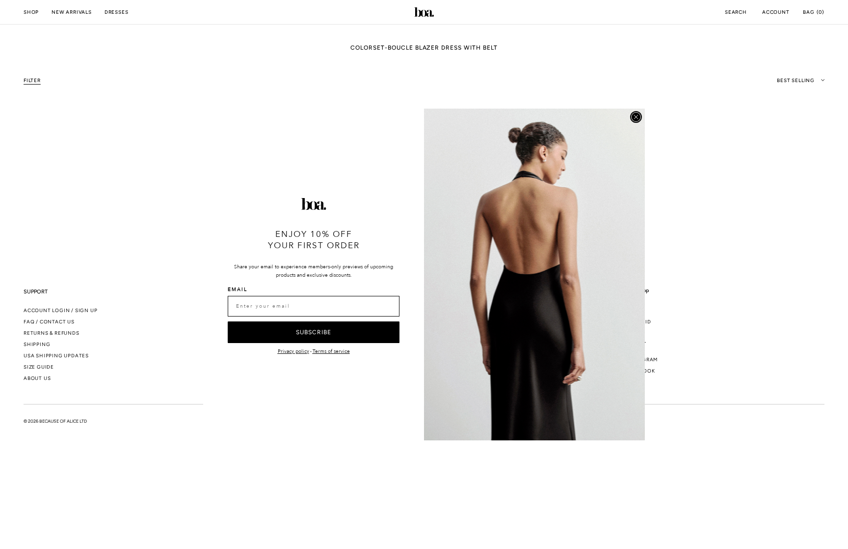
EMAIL (237, 289)
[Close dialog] (636, 117)
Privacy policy (293, 351)
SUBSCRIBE (313, 332)
